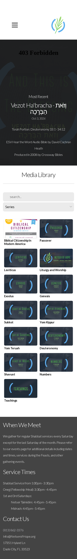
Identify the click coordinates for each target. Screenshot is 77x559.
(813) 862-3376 (13, 530)
